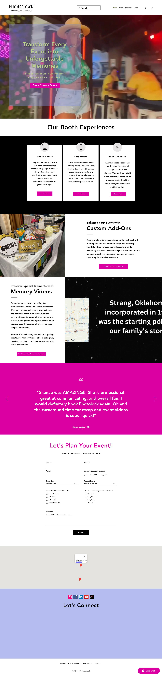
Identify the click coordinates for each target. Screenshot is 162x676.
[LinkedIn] (81, 597)
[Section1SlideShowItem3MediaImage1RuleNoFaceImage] (81, 429)
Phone (48, 471)
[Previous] (7, 399)
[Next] (155, 399)
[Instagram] (145, 8)
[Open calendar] (75, 483)
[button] (125, 7)
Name (48, 463)
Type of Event (89, 481)
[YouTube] (86, 597)
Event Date (50, 481)
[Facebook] (149, 8)
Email (86, 463)
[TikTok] (92, 597)
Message (49, 511)
